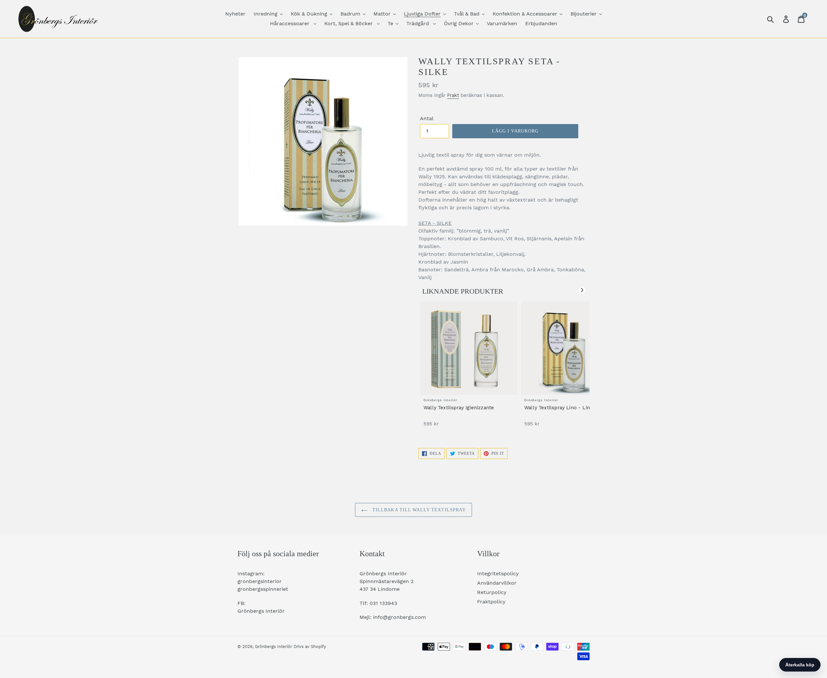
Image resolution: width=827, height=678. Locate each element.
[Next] (582, 290)
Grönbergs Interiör (273, 646)
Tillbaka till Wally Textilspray (418, 509)
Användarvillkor (497, 583)
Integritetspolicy (498, 573)
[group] (468, 367)
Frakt (453, 95)
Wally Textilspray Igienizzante (459, 408)
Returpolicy (492, 592)
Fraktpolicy (491, 602)
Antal (427, 118)
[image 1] (468, 348)
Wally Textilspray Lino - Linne (560, 408)
